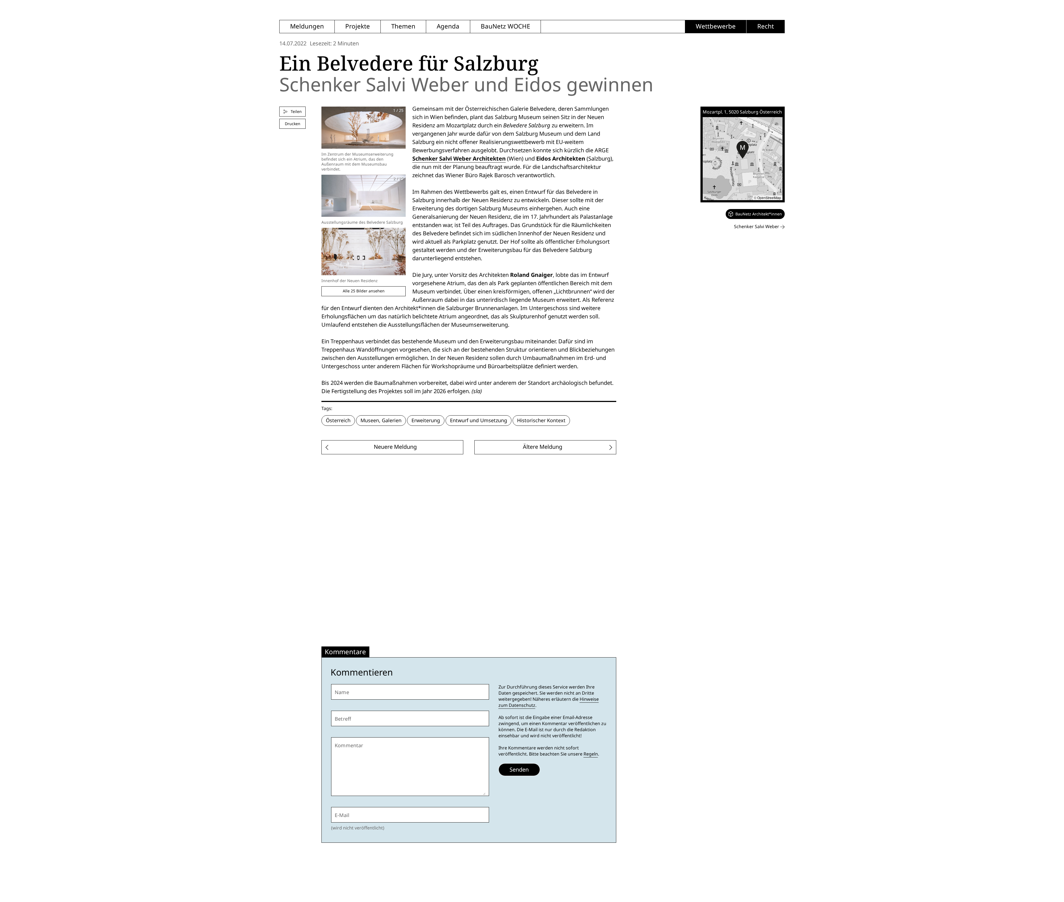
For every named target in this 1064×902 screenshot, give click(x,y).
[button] (742, 150)
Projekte (357, 26)
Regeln (591, 754)
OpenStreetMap (769, 197)
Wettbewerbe (716, 26)
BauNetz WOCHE (505, 26)
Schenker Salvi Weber (757, 227)
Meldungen (307, 26)
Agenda (448, 26)
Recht (765, 26)
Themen (403, 26)
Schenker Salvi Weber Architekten (459, 158)
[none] (755, 214)
